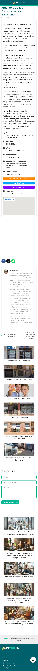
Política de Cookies (8, 663)
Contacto (5, 661)
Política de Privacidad (9, 665)
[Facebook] (3, 261)
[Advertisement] (19, 237)
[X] (8, 261)
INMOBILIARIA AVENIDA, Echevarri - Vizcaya (10, 335)
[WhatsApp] (13, 261)
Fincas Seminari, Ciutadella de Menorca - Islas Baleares (30, 335)
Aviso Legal (5, 668)
